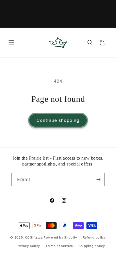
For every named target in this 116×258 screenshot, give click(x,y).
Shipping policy (92, 246)
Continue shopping (58, 120)
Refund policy (94, 237)
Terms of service (59, 246)
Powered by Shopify (60, 237)
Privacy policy (28, 246)
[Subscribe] (98, 179)
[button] (11, 42)
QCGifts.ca (34, 237)
